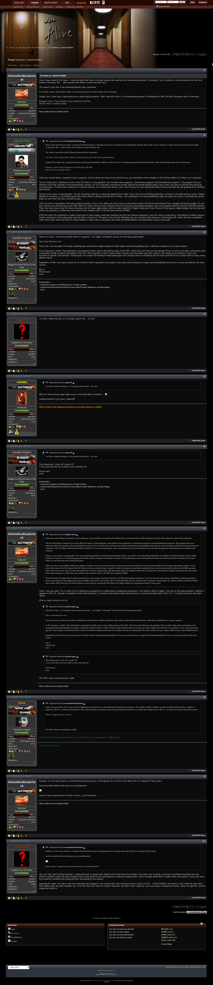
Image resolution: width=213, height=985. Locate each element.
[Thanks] (9, 129)
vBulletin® (106, 973)
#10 (204, 841)
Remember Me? (164, 6)
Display (36, 65)
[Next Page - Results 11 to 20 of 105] (198, 54)
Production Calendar (74, 7)
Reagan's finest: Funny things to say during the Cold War (65, 101)
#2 (204, 135)
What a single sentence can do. (53, 600)
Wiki (67, 3)
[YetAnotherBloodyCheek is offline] (22, 94)
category (88, 185)
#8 (204, 697)
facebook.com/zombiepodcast (91, 2)
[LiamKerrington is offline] (22, 257)
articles (173, 262)
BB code (164, 929)
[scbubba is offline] (22, 398)
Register (203, 2)
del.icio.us (15, 933)
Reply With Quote (198, 129)
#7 (204, 529)
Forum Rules (166, 944)
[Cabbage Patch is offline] (22, 161)
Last (202, 55)
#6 (204, 447)
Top (204, 912)
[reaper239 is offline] (22, 331)
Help (192, 2)
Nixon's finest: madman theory (53, 103)
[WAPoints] (23, 129)
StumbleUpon (16, 937)
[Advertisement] (106, 51)
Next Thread (114, 918)
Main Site (19, 3)
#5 (204, 377)
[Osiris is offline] (22, 721)
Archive (186, 967)
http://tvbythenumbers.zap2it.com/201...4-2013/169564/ (141, 883)
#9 (204, 777)
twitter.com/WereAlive (94, 2)
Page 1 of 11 (180, 54)
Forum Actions (33, 7)
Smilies (164, 932)
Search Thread (25, 65)
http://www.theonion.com (50, 241)
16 (34, 746)
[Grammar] (18, 129)
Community (18, 7)
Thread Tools (12, 65)
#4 (204, 314)
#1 (204, 70)
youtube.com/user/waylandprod (98, 2)
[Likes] (14, 129)
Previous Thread (100, 918)
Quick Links (47, 7)
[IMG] (163, 935)
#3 (204, 232)
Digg (13, 929)
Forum (34, 3)
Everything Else (24, 48)
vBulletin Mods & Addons (111, 980)
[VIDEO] (164, 938)
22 (34, 359)
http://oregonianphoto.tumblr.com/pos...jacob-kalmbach (71, 795)
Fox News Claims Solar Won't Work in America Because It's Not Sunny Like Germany (78, 92)
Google (14, 941)
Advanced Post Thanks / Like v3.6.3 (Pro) (98, 980)
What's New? (51, 3)
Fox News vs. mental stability (28, 60)
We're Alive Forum (173, 967)
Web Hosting (195, 967)
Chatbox (59, 7)
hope (42, 466)
